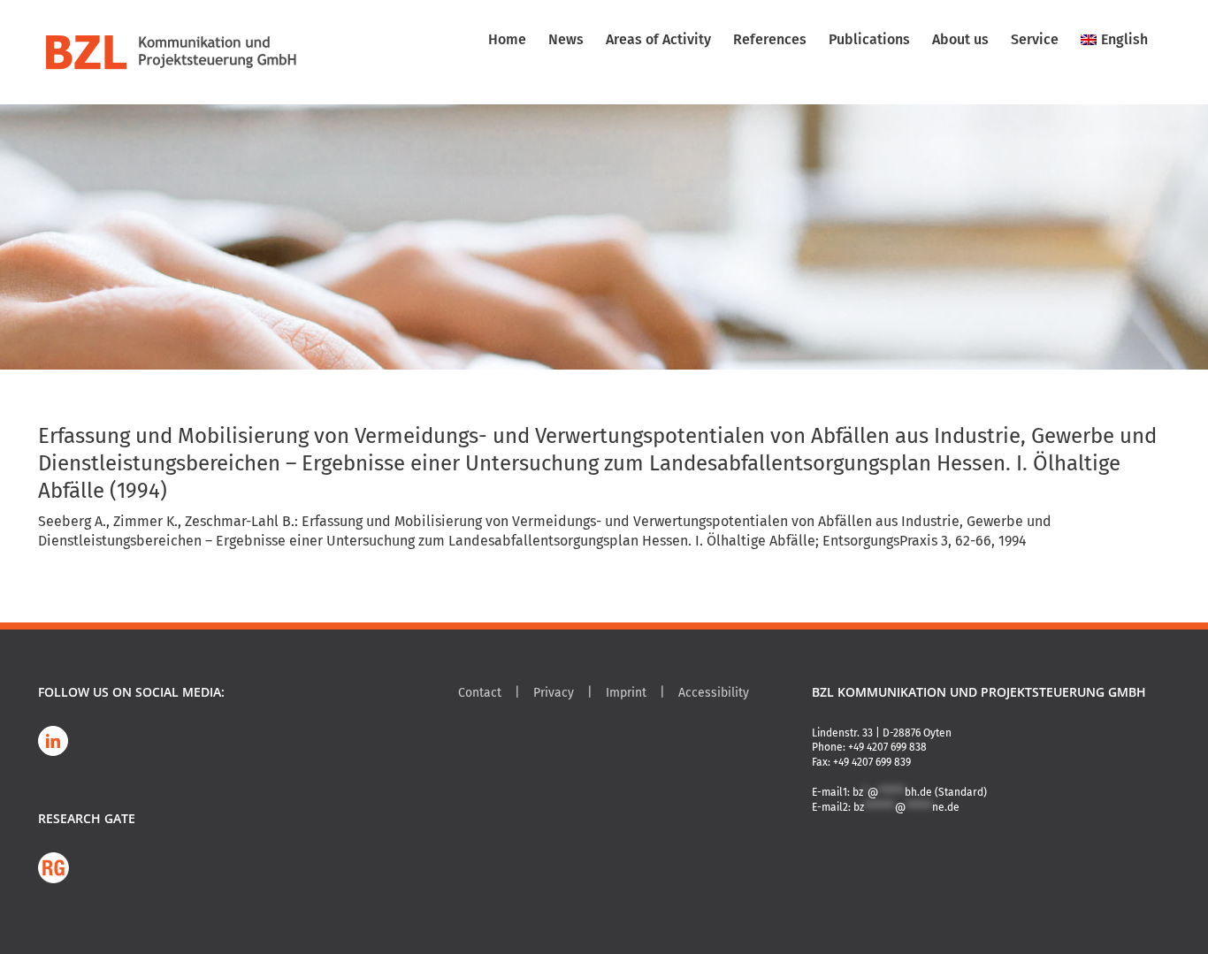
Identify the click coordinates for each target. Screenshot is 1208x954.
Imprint (626, 692)
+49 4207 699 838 (887, 747)
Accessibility (713, 692)
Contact (479, 692)
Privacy (553, 692)
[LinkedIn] (53, 741)
